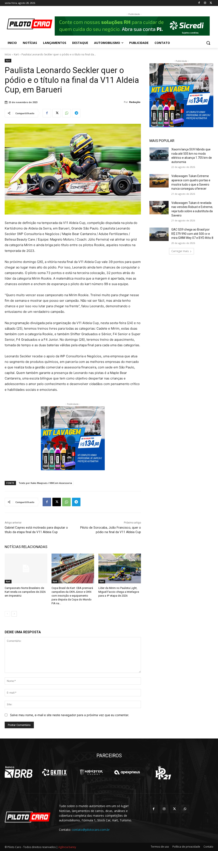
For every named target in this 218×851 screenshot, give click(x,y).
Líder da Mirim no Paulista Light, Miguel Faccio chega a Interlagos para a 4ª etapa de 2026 (118, 591)
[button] (208, 43)
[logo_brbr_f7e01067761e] (18, 772)
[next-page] (14, 614)
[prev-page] (7, 614)
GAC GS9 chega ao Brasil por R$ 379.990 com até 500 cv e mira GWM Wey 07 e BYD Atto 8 (192, 233)
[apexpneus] (127, 772)
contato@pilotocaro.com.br (91, 830)
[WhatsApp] (66, 113)
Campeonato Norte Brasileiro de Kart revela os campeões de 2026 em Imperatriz (25, 591)
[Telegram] (76, 113)
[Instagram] (204, 3)
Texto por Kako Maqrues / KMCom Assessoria (45, 483)
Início (8, 54)
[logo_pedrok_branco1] (163, 772)
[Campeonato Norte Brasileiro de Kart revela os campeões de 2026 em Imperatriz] (26, 568)
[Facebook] (199, 3)
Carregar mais (180, 251)
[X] (210, 3)
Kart (16, 54)
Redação (134, 102)
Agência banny (67, 847)
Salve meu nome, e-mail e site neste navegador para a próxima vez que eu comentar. (69, 715)
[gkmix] (55, 772)
